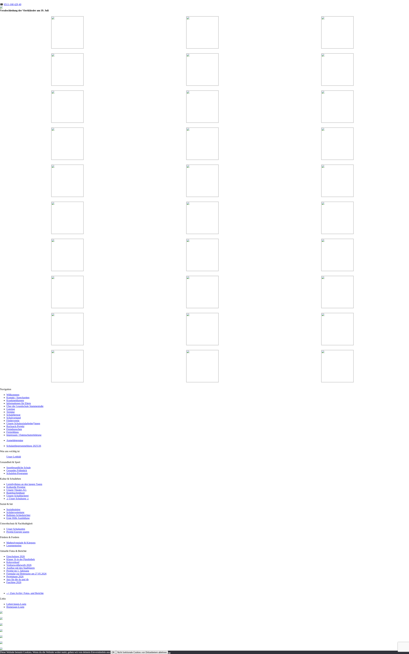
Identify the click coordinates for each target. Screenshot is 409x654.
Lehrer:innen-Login (16, 604)
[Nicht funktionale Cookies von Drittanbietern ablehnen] (169, 653)
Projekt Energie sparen (17, 531)
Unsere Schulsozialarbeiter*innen (23, 423)
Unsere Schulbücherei (17, 495)
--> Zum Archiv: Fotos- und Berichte (25, 593)
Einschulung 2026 (15, 556)
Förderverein (12, 420)
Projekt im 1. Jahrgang (17, 570)
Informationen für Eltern (18, 403)
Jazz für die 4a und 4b (17, 579)
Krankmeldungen (15, 400)
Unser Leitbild (13, 456)
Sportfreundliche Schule (18, 467)
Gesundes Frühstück (16, 470)
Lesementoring (13, 545)
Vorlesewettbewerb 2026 (18, 565)
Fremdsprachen (14, 429)
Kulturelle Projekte (15, 487)
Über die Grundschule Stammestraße (24, 406)
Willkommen (12, 394)
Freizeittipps (12, 432)
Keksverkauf (12, 562)
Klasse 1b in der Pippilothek (20, 559)
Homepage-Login (15, 607)
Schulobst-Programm (17, 473)
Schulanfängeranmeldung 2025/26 (23, 445)
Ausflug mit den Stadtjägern (20, 568)
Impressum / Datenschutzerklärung (23, 435)
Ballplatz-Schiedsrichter (18, 515)
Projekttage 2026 (14, 576)
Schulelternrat (13, 414)
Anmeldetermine (14, 440)
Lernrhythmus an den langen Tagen (24, 484)
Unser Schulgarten (15, 529)
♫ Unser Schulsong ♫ (17, 498)
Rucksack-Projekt (15, 426)
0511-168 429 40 (12, 4)
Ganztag (10, 409)
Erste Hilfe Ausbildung (18, 518)
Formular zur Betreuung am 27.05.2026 (26, 573)
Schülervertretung (15, 512)
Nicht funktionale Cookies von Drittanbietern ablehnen (142, 652)
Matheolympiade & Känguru (20, 542)
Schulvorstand (13, 417)
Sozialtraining (13, 509)
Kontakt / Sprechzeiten (17, 397)
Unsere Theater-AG (16, 490)
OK (113, 652)
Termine (10, 412)
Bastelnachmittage (15, 492)
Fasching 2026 (13, 582)
